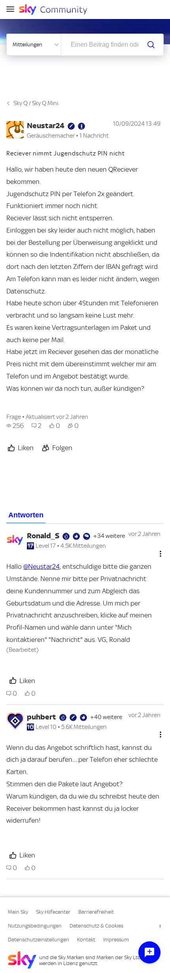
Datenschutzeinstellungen (38, 940)
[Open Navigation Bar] (12, 9)
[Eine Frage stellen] (149, 952)
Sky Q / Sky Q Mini (35, 103)
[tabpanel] (85, 701)
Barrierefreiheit (96, 912)
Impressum (116, 940)
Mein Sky (18, 912)
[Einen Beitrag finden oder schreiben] (151, 44)
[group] (15, 425)
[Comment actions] (160, 553)
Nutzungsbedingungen (35, 926)
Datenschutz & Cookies (96, 926)
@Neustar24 (41, 566)
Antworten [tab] (25, 515)
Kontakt (86, 940)
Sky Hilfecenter (53, 912)
